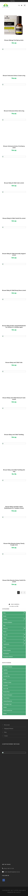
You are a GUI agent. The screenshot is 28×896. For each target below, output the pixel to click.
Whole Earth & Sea (7, 710)
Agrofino (5, 670)
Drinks (4, 638)
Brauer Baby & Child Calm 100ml (14, 183)
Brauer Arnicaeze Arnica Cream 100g (14, 75)
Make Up (5, 628)
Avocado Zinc (6, 676)
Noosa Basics (6, 698)
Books (4, 616)
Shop (5, 732)
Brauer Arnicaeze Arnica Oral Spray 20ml (14, 146)
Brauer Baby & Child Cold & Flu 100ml (14, 218)
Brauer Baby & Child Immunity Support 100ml (14, 254)
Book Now (13, 1)
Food (4, 641)
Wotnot (5, 713)
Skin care (5, 634)
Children (5, 619)
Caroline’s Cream (7, 682)
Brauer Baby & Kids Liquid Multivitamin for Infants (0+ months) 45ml (14, 326)
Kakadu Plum (6, 691)
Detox (4, 647)
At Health (5, 673)
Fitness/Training (6, 650)
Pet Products (6, 653)
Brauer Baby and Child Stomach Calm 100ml (14, 398)
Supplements (6, 644)
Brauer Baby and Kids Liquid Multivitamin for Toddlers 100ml (14, 507)
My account (7, 724)
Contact (6, 735)
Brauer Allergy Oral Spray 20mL (14, 40)
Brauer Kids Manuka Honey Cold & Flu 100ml (14, 581)
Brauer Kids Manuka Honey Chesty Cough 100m (14, 544)
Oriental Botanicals (7, 701)
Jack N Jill (5, 688)
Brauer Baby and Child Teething (14, 434)
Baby (4, 613)
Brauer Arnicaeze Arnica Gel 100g (14, 111)
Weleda (5, 707)
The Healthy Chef (7, 704)
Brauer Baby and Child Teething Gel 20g (14, 470)
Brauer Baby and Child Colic (14, 362)
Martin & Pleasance (7, 695)
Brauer (4, 679)
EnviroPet (5, 685)
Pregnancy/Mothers (7, 622)
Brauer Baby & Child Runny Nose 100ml (14, 290)
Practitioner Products (8, 656)
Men (4, 625)
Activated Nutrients (7, 666)
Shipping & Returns (8, 728)
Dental (4, 631)
